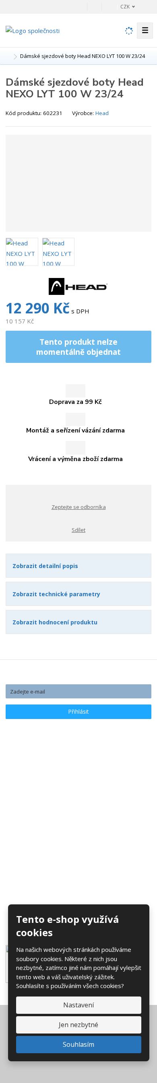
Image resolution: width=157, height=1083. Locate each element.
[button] (123, 6)
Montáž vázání (32, 856)
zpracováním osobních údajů (95, 726)
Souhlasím (78, 1044)
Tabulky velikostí (35, 822)
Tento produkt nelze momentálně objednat (78, 347)
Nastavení (78, 1005)
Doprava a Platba (36, 799)
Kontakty (24, 788)
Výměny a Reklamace (41, 811)
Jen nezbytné (78, 1024)
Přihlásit (78, 711)
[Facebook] (94, 6)
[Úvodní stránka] (33, 30)
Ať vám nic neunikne (78, 676)
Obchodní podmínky (39, 833)
